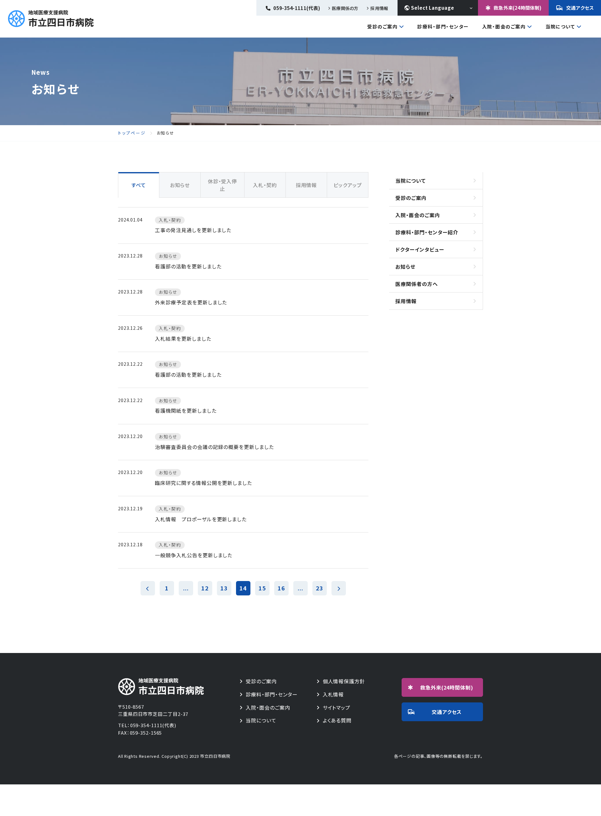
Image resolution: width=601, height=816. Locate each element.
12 (205, 588)
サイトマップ (337, 707)
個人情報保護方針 (344, 681)
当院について (560, 27)
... (186, 588)
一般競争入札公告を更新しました (193, 555)
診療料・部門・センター (272, 694)
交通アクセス (580, 7)
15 (262, 588)
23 (319, 588)
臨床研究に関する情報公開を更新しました (203, 483)
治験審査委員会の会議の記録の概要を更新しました (214, 447)
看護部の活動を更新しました (188, 266)
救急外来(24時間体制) (518, 7)
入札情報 (333, 694)
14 (243, 588)
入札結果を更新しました (183, 338)
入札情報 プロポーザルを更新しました (201, 519)
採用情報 (379, 8)
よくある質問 (337, 720)
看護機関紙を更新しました (186, 410)
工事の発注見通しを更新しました (193, 230)
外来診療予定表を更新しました (191, 302)
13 (224, 588)
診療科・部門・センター (443, 26)
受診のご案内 (382, 27)
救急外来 (447, 687)
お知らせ (405, 266)
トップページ (132, 133)
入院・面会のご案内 (504, 27)
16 (281, 588)
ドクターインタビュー (419, 249)
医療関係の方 (345, 8)
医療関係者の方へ (416, 284)
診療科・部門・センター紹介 (426, 232)
